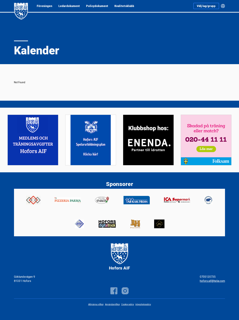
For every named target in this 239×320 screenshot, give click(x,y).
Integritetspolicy (143, 304)
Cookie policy (127, 304)
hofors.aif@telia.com (212, 281)
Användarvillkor (112, 304)
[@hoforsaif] (125, 290)
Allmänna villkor (96, 304)
